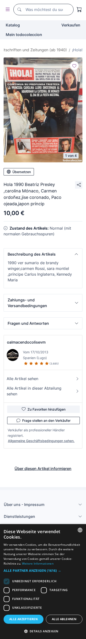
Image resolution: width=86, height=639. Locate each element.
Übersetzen (21, 172)
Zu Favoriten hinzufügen (46, 409)
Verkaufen (70, 25)
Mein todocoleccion (24, 34)
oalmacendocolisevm (26, 342)
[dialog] (43, 581)
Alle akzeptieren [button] (23, 619)
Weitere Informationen (38, 564)
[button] (43, 254)
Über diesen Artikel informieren (43, 468)
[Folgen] (74, 65)
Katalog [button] (13, 25)
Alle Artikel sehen (22, 378)
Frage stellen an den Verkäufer (46, 420)
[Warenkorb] (79, 9)
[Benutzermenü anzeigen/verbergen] (6, 10)
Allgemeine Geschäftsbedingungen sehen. (41, 441)
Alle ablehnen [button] (64, 619)
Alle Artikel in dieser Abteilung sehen (34, 391)
